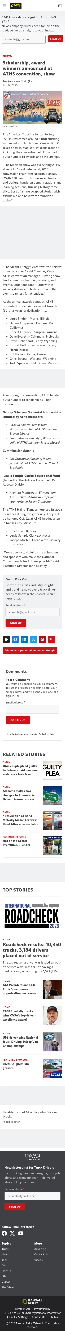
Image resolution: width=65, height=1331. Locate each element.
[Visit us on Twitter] (12, 1233)
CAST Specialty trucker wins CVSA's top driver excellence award (19, 1015)
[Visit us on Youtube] (20, 1233)
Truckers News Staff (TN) (18, 81)
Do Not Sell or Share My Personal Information (34, 1312)
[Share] (15, 639)
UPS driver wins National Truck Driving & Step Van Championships (20, 1042)
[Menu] (5, 5)
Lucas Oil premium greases (16, 1066)
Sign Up (56, 38)
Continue (17, 720)
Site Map (54, 1317)
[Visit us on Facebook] (4, 1233)
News (7, 56)
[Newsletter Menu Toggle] (60, 5)
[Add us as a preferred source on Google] (51, 639)
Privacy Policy (42, 1308)
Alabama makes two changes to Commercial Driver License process (19, 795)
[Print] (6, 639)
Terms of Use (22, 1308)
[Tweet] (33, 639)
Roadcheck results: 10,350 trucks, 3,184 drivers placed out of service (32, 950)
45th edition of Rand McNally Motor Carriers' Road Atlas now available (20, 820)
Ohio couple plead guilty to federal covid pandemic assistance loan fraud (21, 770)
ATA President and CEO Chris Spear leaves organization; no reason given (19, 989)
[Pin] (42, 639)
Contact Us (38, 1317)
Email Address (15, 605)
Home (6, 939)
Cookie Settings (18, 1317)
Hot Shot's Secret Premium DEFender (16, 843)
